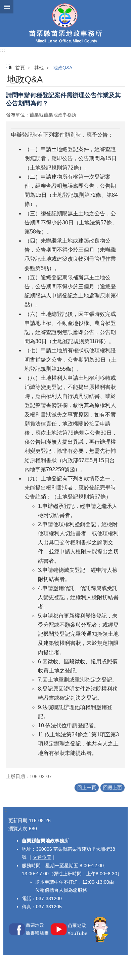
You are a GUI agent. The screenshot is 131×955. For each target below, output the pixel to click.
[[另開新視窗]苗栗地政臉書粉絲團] (28, 941)
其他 (39, 67)
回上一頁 (86, 787)
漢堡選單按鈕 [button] (6, 6)
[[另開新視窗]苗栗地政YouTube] (70, 941)
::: (2, 50)
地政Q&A (62, 67)
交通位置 (42, 857)
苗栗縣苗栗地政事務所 (65, 23)
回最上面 (112, 787)
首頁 (20, 67)
